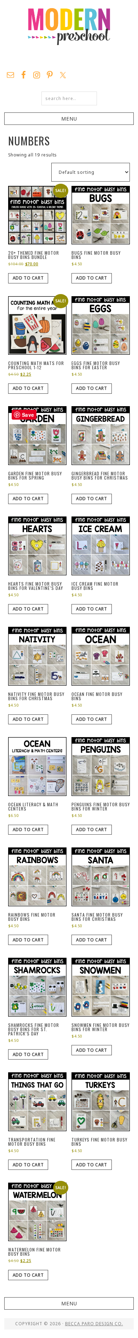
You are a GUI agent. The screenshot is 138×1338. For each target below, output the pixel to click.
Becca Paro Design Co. (94, 1324)
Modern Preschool (69, 33)
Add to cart (28, 278)
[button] (69, 118)
